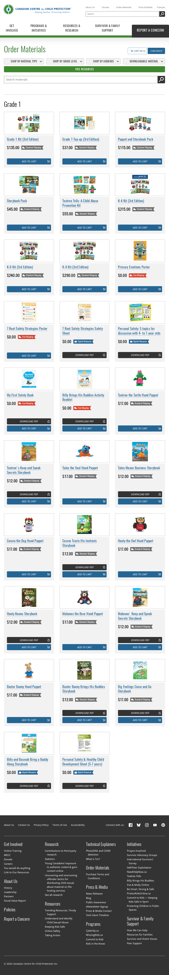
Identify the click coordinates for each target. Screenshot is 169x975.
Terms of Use (59, 824)
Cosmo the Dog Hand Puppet (25, 540)
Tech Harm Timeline (97, 915)
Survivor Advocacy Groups (142, 855)
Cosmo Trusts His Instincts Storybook (79, 543)
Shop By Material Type (24, 61)
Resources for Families (139, 934)
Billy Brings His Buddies (140, 880)
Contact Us (24, 824)
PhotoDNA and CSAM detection (98, 852)
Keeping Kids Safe (55, 926)
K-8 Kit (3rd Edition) (75, 267)
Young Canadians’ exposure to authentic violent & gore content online (61, 867)
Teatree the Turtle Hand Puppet (138, 395)
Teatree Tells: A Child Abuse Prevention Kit (80, 203)
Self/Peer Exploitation (139, 867)
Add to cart (29, 161)
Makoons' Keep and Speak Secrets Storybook (135, 616)
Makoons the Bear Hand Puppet (82, 613)
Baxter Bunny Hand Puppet (24, 686)
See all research (54, 894)
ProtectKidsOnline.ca (139, 893)
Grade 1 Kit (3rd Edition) (22, 139)
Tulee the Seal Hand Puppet (80, 467)
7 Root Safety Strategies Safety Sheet (82, 331)
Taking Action (52, 935)
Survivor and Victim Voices (142, 938)
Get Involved (13, 844)
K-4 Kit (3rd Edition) (131, 200)
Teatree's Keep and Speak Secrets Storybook (24, 470)
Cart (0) (137, 51)
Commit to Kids (94, 939)
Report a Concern (17, 919)
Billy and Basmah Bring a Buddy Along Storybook (27, 761)
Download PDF (84, 355)
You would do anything (17, 868)
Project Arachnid (136, 850)
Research (52, 844)
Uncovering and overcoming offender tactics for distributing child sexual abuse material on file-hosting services (61, 883)
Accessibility (77, 824)
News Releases (94, 893)
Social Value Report (15, 900)
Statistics (50, 859)
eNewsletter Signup (97, 906)
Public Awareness (96, 902)
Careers (8, 863)
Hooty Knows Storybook (22, 613)
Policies (9, 909)
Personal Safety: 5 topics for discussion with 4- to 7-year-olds (139, 331)
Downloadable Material (144, 61)
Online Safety (52, 931)
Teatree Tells (134, 876)
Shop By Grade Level (65, 61)
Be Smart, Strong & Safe (140, 889)
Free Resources (84, 69)
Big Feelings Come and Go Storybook (135, 689)
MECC (7, 855)
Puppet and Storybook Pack (135, 139)
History (8, 887)
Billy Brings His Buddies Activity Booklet (83, 397)
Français (161, 7)
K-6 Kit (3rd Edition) (20, 267)
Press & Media (145, 7)
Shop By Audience (103, 61)
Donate (105, 7)
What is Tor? (93, 859)
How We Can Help (137, 930)
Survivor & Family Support (140, 921)
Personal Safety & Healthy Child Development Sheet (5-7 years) (83, 761)
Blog (88, 898)
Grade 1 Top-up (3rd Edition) (80, 139)
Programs (93, 924)
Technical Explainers (101, 844)
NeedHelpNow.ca (137, 871)
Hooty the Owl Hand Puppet (135, 540)
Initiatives (134, 844)
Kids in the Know (95, 943)
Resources (52, 904)
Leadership (10, 892)
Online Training (12, 850)
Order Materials (123, 7)
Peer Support (134, 943)
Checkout (156, 51)
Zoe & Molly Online (138, 884)
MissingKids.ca (94, 934)
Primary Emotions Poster (134, 267)
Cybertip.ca (92, 930)
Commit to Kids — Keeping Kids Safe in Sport (142, 899)
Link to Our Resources (16, 872)
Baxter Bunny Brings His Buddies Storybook (83, 689)
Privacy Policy (41, 824)
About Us (90, 7)
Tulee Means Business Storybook (139, 467)
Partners (9, 896)
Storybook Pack (17, 200)
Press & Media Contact (99, 910)
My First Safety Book (20, 395)
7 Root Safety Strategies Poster (27, 328)
